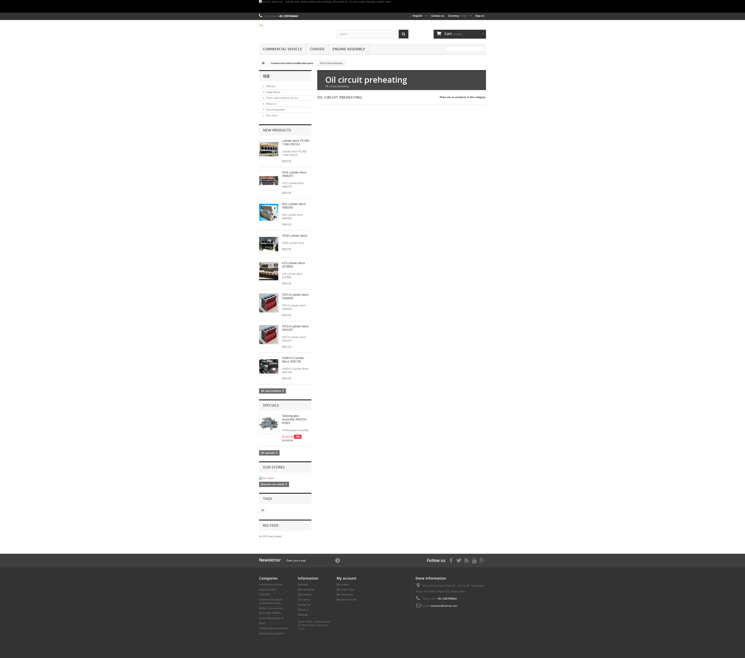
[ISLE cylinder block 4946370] (268, 180)
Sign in (479, 15)
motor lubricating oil (271, 618)
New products (277, 130)
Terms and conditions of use (281, 97)
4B (262, 510)
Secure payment (275, 109)
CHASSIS (317, 49)
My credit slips (345, 589)
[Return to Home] (263, 63)
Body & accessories (271, 608)
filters (262, 623)
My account (346, 578)
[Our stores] (285, 478)
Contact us (437, 15)
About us (270, 103)
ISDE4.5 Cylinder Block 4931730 (293, 359)
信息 (266, 76)
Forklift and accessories (273, 628)
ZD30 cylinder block (294, 235)
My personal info (347, 599)
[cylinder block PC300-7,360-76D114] (268, 149)
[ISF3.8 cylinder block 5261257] (268, 303)
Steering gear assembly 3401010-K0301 (294, 419)
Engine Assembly (348, 49)
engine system (267, 589)
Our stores (271, 115)
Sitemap (303, 614)
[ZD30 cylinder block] (268, 244)
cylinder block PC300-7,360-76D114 (296, 142)
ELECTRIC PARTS (270, 613)
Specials (271, 405)
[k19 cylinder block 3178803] (268, 271)
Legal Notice (272, 92)
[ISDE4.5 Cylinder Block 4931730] (268, 366)
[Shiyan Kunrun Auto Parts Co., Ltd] (295, 25)
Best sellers (305, 594)
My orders (343, 584)
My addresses (345, 594)
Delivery (270, 86)
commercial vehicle (282, 49)
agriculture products (271, 633)
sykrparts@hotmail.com (443, 605)
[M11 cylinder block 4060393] (268, 212)
